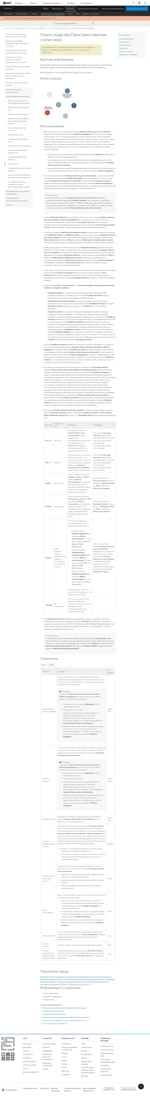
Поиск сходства (13, 164)
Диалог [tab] (44, 665)
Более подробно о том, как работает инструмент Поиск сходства (66, 73)
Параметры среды (125, 51)
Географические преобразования (77, 977)
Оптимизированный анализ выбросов (17, 158)
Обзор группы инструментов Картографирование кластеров (19, 102)
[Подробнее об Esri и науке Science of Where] (8, 1044)
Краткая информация (126, 39)
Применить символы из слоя (63, 629)
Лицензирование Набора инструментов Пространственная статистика (17, 43)
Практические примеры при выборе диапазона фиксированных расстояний (18, 75)
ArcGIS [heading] (25, 1038)
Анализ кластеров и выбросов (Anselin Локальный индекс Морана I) (18, 121)
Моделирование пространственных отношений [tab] (16, 199)
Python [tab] (51, 665)
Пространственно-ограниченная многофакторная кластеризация (19, 176)
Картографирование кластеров (83, 28)
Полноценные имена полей (73, 979)
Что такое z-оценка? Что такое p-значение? (17, 84)
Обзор (45, 9)
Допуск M (56, 982)
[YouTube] (12, 1058)
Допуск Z (65, 984)
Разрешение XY (76, 984)
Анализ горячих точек (15, 135)
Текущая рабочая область (102, 977)
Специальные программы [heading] (105, 1040)
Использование (124, 45)
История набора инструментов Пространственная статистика (16, 52)
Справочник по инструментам (52, 14)
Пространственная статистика (59, 28)
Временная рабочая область (51, 979)
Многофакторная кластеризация (19, 146)
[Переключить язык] (139, 3)
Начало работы (22, 14)
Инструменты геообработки (37, 28)
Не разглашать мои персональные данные (128, 1088)
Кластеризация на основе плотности (17, 129)
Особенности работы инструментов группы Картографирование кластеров (19, 184)
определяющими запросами (60, 142)
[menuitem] (31, 1044)
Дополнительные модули (88, 9)
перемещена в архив (69, 47)
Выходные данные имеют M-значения (99, 979)
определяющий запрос (98, 160)
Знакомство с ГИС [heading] (68, 1038)
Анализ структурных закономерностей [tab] (13, 91)
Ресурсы (70, 9)
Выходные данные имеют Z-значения (75, 982)
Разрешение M (46, 982)
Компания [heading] (84, 1038)
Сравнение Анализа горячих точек (18, 140)
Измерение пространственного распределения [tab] (18, 192)
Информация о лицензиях (128, 55)
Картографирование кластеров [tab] (18, 96)
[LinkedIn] (12, 1054)
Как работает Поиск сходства (53, 1011)
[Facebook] (3, 1054)
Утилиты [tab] (10, 205)
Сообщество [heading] (47, 1038)
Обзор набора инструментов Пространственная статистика (16, 35)
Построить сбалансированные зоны (18, 109)
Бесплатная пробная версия (113, 9)
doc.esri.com (51, 18)
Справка (34, 14)
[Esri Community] (3, 1058)
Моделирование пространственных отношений (18, 68)
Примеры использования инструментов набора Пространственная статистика (16, 59)
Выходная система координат (52, 977)
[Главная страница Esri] (7, 3)
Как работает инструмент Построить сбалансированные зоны (65, 1020)
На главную (8, 14)
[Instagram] (8, 1058)
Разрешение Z (55, 984)
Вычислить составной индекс (18, 114)
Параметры (123, 48)
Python (70, 14)
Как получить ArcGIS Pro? (137, 9)
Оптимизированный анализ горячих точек (17, 151)
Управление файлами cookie (108, 1088)
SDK (77, 14)
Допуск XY (87, 984)
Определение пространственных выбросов (19, 169)
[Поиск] (133, 3)
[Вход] (145, 2)
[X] (8, 1054)
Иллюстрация (124, 42)
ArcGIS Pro (8, 8)
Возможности (57, 9)
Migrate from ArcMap (90, 14)
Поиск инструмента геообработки (55, 1024)
